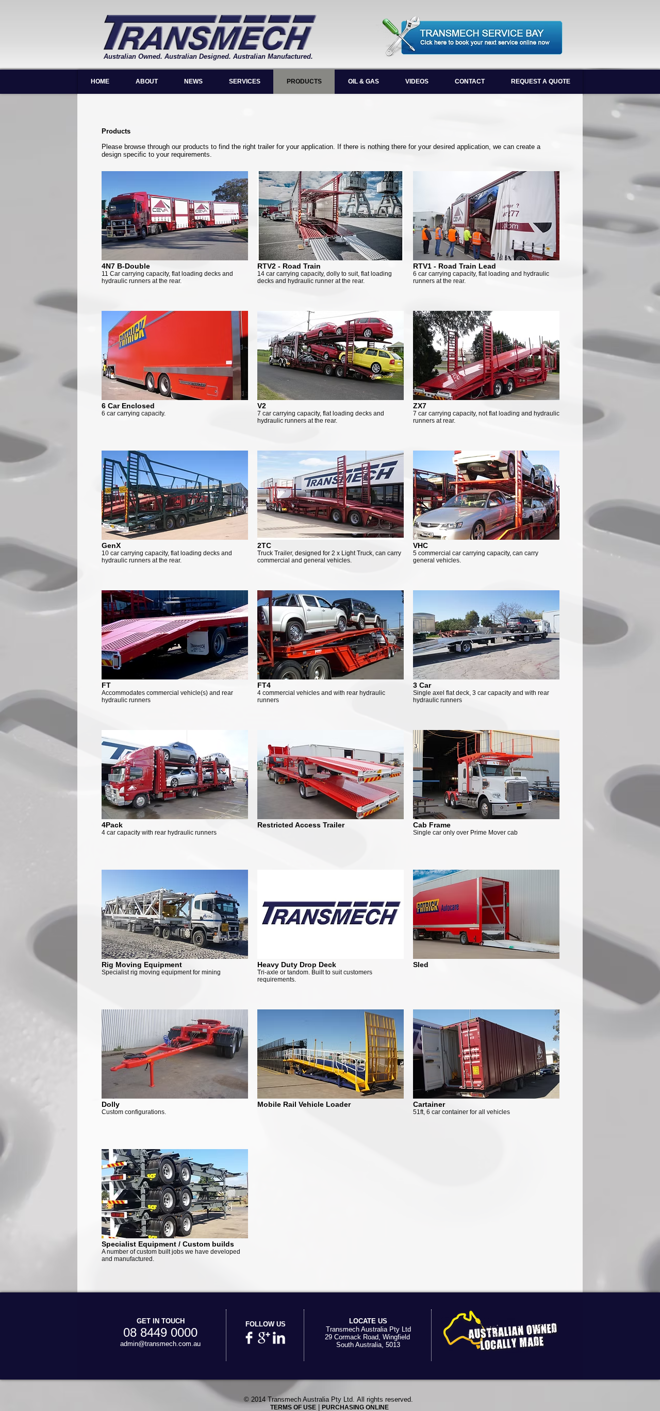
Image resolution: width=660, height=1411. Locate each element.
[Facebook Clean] (249, 1338)
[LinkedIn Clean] (279, 1338)
